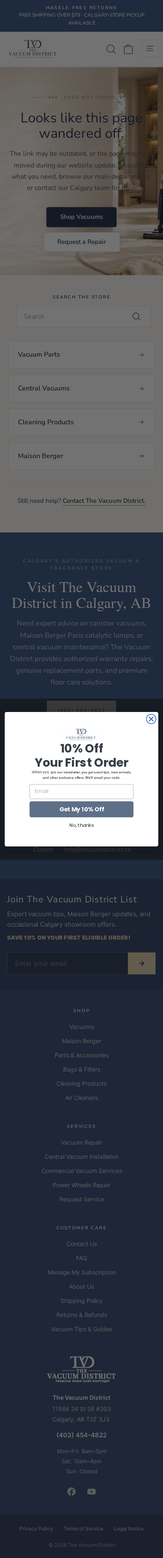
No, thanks (81, 824)
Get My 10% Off (81, 809)
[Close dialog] (151, 719)
